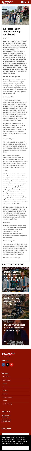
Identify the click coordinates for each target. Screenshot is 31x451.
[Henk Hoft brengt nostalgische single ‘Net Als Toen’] (15, 306)
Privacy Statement (7, 397)
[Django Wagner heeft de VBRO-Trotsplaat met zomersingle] (15, 332)
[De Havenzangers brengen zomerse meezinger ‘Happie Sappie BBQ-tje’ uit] (15, 279)
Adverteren (5, 387)
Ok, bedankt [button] (15, 448)
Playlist (4, 383)
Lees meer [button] (19, 443)
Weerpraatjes (6, 376)
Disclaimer (5, 393)
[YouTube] (11, 365)
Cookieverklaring (7, 404)
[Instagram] (7, 365)
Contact (4, 400)
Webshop (4, 390)
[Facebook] (3, 365)
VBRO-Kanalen (6, 380)
